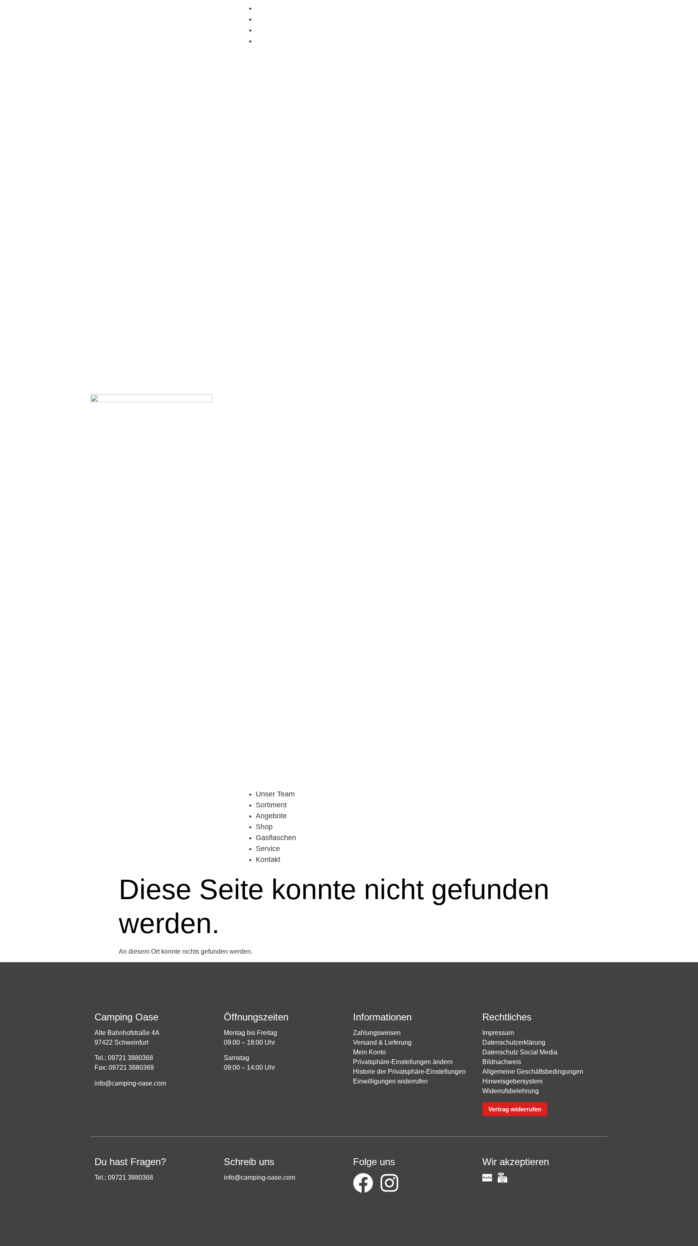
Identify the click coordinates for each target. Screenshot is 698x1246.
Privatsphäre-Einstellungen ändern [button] (403, 1061)
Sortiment (271, 805)
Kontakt (274, 41)
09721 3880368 (130, 1057)
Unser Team (275, 794)
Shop (270, 8)
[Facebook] (363, 1183)
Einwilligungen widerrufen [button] (390, 1081)
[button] (424, 417)
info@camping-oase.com (130, 1083)
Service (274, 30)
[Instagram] (389, 1183)
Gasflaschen (282, 19)
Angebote (271, 816)
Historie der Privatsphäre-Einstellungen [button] (409, 1071)
